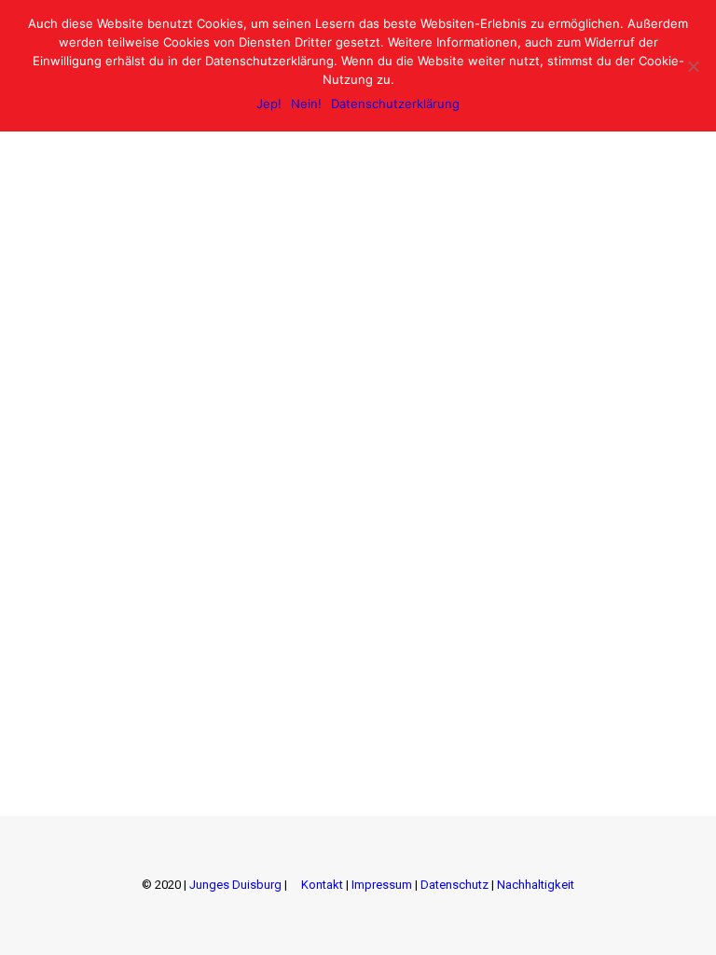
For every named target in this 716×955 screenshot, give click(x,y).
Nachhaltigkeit (535, 885)
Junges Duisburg (235, 885)
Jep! (269, 103)
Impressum (381, 885)
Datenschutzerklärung (395, 103)
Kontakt (322, 885)
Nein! (306, 103)
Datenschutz (454, 885)
